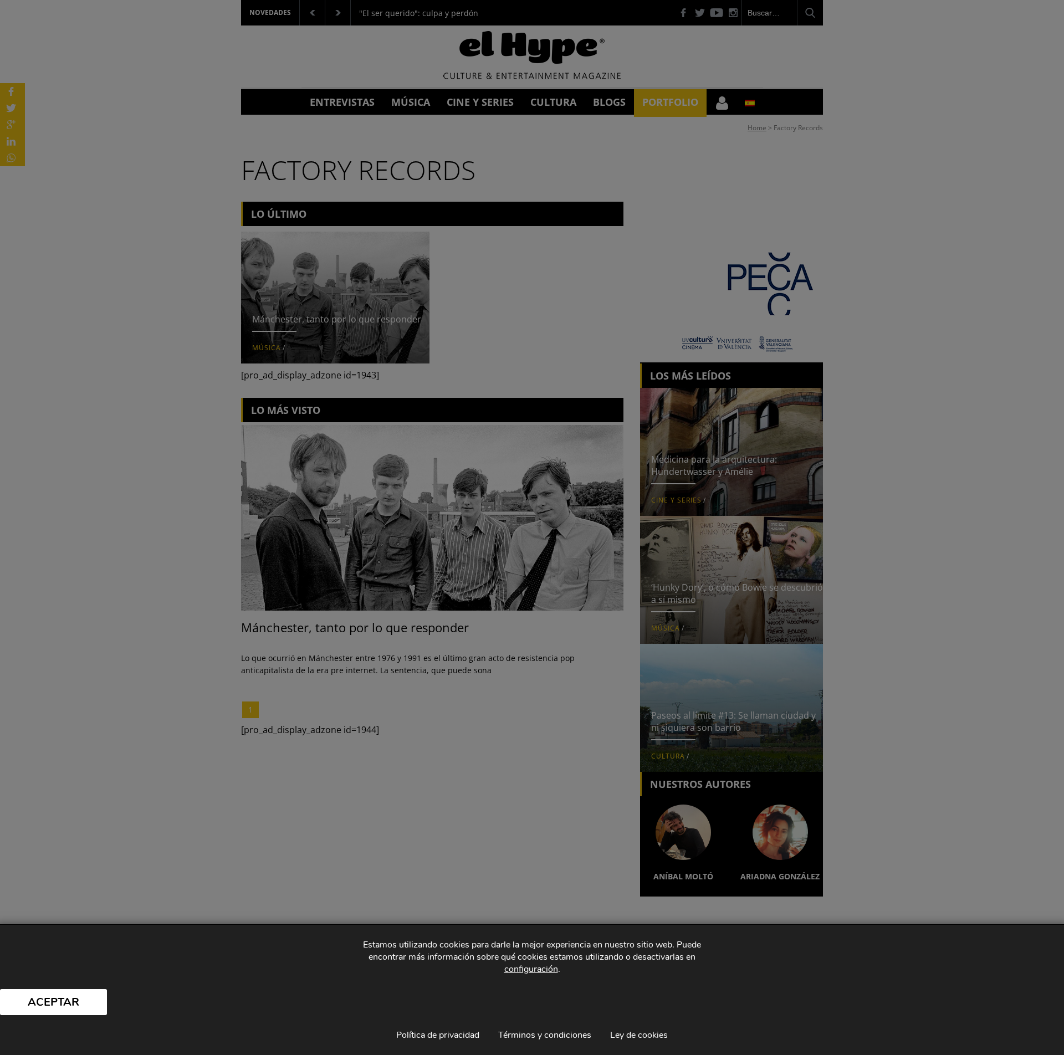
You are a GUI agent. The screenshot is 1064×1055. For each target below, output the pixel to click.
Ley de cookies (639, 1035)
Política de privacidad (437, 1035)
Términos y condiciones (544, 1035)
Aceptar (53, 1002)
